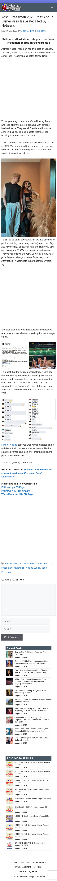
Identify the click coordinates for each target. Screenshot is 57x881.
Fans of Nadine (9, 444)
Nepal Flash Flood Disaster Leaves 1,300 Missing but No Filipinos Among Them (31, 730)
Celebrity (41, 31)
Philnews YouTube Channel (16, 491)
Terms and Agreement (28, 871)
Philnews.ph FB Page (13, 487)
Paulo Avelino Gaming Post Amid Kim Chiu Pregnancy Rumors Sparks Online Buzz (32, 710)
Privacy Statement (22, 867)
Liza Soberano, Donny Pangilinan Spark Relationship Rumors (30, 691)
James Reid (28, 563)
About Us (25, 862)
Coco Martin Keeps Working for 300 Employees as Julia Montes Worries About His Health (32, 720)
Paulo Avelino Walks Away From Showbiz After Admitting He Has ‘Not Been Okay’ (31, 671)
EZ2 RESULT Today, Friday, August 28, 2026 (33, 799)
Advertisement (39, 862)
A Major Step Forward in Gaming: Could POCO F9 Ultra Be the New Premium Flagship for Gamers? (30, 681)
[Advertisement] (28, 89)
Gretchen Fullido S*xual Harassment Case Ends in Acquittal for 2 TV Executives (31, 662)
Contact (15, 862)
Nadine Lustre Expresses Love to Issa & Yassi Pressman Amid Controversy (26, 473)
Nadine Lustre (33, 567)
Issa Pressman (13, 563)
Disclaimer (38, 867)
